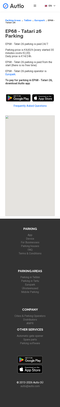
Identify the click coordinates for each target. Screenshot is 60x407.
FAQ (30, 249)
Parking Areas (13, 20)
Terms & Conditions (30, 253)
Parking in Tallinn (30, 277)
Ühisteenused (30, 288)
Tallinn (27, 20)
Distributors (30, 319)
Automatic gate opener (30, 335)
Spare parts (30, 339)
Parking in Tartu (30, 281)
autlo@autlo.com (30, 386)
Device (30, 238)
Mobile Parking (30, 292)
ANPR (30, 323)
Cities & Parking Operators (30, 316)
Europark (39, 20)
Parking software (30, 343)
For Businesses (30, 242)
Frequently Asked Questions (30, 105)
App (30, 235)
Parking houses (30, 246)
